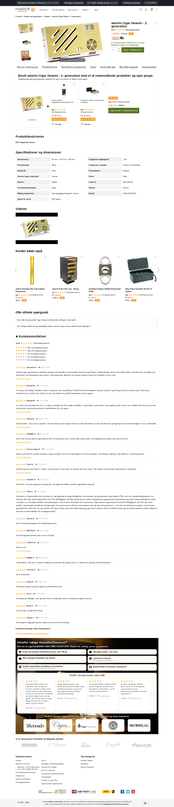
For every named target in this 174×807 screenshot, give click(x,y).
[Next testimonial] (153, 693)
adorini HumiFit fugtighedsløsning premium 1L (62, 101)
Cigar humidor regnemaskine (51, 784)
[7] (27, 343)
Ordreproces (20, 776)
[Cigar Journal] (61, 725)
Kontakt (18, 760)
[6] (119, 30)
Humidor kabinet (87, 760)
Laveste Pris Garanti (102, 658)
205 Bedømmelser (132, 30)
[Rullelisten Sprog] (146, 803)
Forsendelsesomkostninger (26, 772)
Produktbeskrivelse (49, 67)
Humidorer (84, 764)
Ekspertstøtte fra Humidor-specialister (110, 667)
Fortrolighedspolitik (23, 782)
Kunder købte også (107, 67)
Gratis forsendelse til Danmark (40, 3)
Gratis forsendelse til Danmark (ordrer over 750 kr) (45, 652)
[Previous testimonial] (20, 693)
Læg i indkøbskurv (132, 50)
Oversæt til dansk (23, 379)
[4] (117, 30)
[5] (118, 30)
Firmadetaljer (46, 777)
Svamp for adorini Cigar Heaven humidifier (92, 101)
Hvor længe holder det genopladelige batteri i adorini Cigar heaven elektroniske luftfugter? (54, 326)
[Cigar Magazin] (113, 725)
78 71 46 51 (151, 3)
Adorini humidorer (87, 767)
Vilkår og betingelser (23, 779)
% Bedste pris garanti (131, 3)
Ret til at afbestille (48, 770)
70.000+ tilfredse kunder (104, 3)
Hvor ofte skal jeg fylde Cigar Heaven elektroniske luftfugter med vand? (46, 320)
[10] (64, 292)
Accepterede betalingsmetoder (52, 774)
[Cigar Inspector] (87, 725)
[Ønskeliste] (156, 10)
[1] (55, 109)
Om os (43, 760)
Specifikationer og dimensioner (73, 67)
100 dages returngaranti (74, 3)
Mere (96, 10)
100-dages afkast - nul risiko (105, 652)
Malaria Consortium (56, 802)
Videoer (93, 67)
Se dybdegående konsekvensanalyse (114, 804)
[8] (121, 30)
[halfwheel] (139, 725)
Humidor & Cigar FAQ (49, 780)
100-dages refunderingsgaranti (52, 764)
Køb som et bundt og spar (27, 67)
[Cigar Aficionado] (35, 725)
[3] (116, 30)
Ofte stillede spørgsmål (128, 67)
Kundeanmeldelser (149, 67)
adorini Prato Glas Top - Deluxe (65, 289)
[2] (115, 30)
